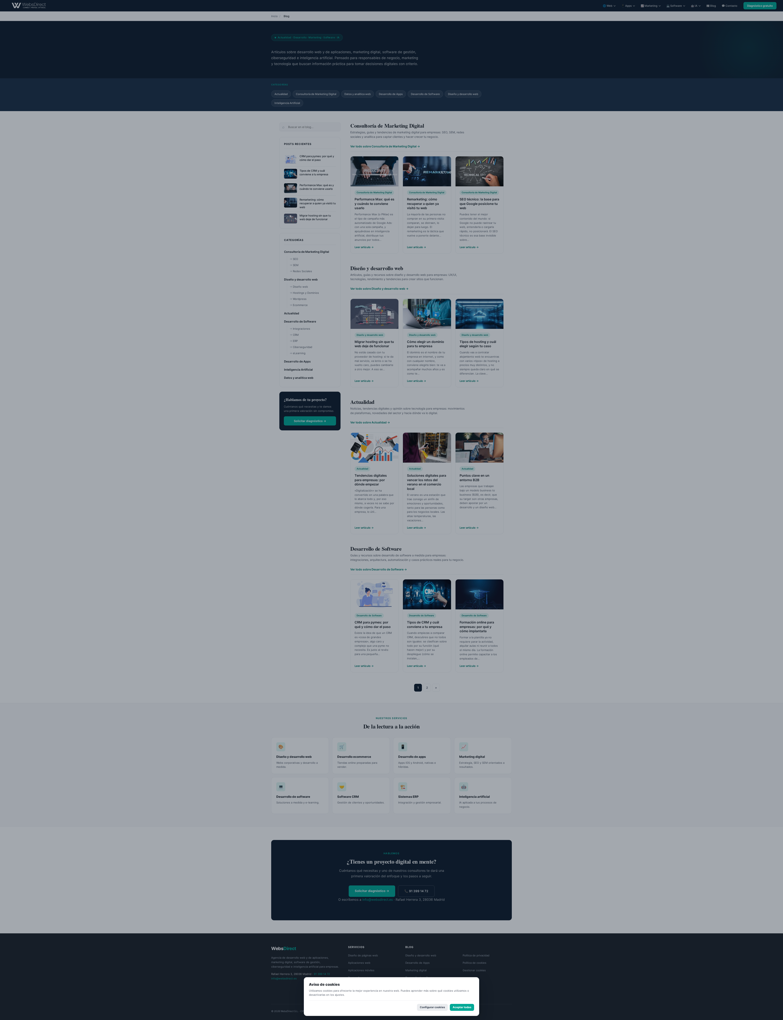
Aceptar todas (462, 1007)
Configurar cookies (432, 1007)
